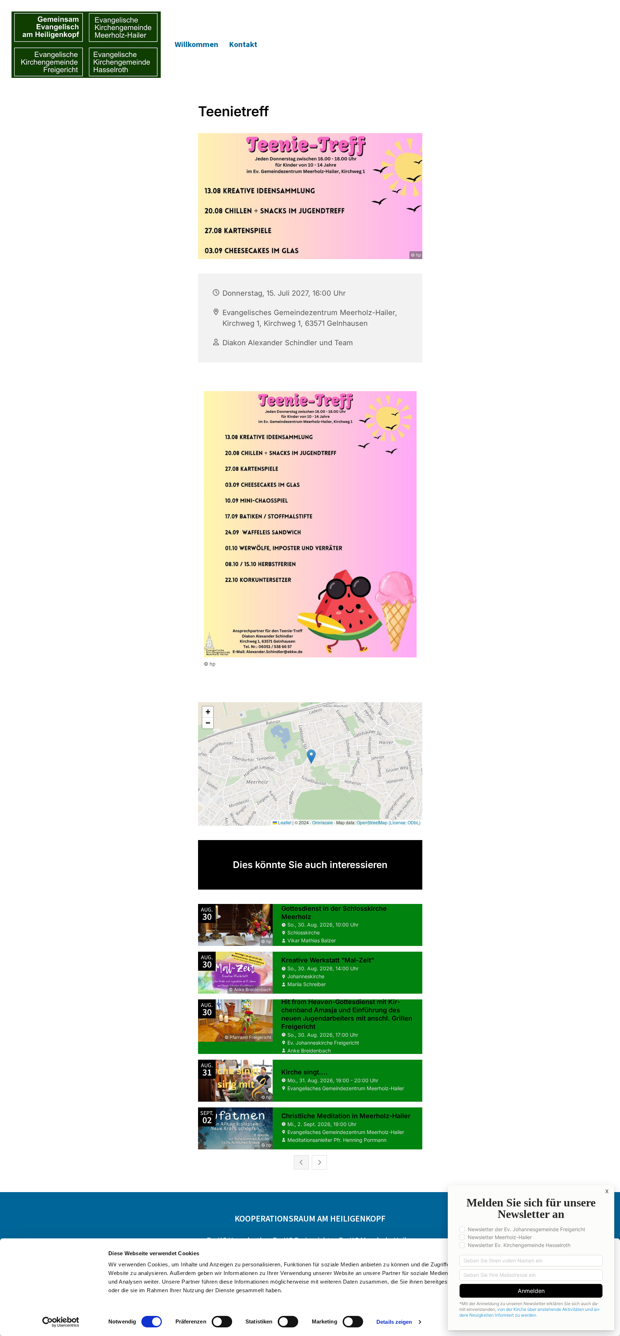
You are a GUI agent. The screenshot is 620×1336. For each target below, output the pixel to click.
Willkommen (196, 44)
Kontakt (243, 44)
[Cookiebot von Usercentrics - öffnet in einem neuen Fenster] (60, 1322)
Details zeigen (394, 1322)
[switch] (222, 1321)
